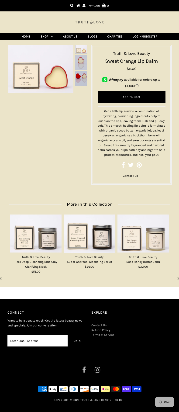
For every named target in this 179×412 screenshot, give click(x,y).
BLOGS (92, 36)
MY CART (99, 5)
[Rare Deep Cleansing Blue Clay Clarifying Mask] (36, 234)
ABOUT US (70, 36)
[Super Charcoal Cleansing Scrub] (89, 234)
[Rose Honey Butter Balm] (143, 234)
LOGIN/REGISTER (145, 36)
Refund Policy (100, 330)
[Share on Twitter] (131, 166)
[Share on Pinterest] (139, 166)
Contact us (130, 175)
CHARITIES (115, 36)
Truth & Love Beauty (95, 400)
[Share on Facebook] (123, 166)
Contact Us (99, 325)
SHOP (44, 36)
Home (26, 36)
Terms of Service (102, 334)
